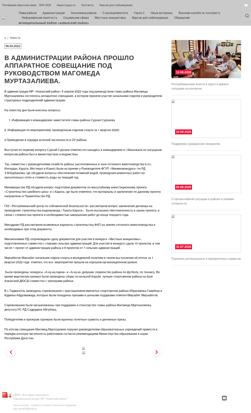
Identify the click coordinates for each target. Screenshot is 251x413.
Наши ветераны (161, 13)
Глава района (28, 13)
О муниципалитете (115, 13)
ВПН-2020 (45, 5)
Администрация (53, 13)
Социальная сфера (76, 17)
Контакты (88, 5)
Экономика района (83, 13)
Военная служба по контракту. (199, 13)
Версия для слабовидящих (116, 5)
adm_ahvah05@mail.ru (25, 408)
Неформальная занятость (39, 17)
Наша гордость (66, 5)
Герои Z (139, 13)
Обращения (182, 17)
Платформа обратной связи (19, 5)
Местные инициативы (110, 17)
